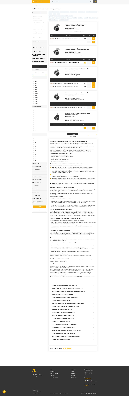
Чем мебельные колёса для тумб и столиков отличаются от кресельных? (73, 288)
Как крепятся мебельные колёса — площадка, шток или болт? (73, 306)
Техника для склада (36, 44)
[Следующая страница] (96, 135)
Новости (73, 373)
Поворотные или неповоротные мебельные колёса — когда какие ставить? (73, 303)
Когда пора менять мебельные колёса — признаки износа (73, 324)
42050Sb (36, 93)
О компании (53, 369)
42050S (36, 91)
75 (35, 158)
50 (35, 150)
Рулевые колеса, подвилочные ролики (38, 29)
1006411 (51, 62)
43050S (36, 99)
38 (35, 146)
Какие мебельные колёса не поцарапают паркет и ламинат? (73, 297)
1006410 (51, 38)
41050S (36, 85)
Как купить (52, 371)
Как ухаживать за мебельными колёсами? (73, 321)
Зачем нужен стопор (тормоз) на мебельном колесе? (73, 312)
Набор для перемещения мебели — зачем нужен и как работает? (73, 336)
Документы (52, 375)
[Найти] (90, 1)
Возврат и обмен (54, 373)
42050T (36, 95)
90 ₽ (85, 107)
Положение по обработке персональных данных (59, 393)
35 (35, 144)
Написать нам (88, 378)
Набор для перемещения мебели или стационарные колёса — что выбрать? (73, 291)
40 (35, 148)
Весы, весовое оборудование (38, 51)
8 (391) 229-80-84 (88, 380)
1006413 (51, 107)
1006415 (51, 86)
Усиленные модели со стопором (56, 215)
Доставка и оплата (54, 377)
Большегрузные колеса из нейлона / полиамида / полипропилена (38, 33)
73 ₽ (85, 86)
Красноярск (87, 369)
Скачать (86, 385)
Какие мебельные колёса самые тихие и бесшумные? (73, 333)
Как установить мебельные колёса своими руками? (73, 318)
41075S (36, 87)
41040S (36, 83)
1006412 (51, 83)
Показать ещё (72, 134)
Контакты (73, 375)
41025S (36, 81)
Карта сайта (73, 377)
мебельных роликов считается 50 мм (65, 189)
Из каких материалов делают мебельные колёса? (73, 294)
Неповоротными (54, 204)
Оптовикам (73, 369)
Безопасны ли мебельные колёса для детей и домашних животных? (73, 330)
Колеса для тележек (36, 12)
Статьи (72, 371)
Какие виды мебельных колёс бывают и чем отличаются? (73, 285)
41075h (36, 89)
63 (35, 152)
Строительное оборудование (38, 61)
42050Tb (36, 97)
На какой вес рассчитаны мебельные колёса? (73, 309)
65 (35, 156)
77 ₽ (85, 38)
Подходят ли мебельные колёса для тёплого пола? (73, 315)
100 (35, 160)
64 (35, 154)
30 (35, 142)
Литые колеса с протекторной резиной (38, 26)
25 (35, 140)
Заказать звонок (88, 381)
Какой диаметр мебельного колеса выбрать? (73, 300)
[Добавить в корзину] (93, 38)
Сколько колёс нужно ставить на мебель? (73, 339)
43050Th (36, 103)
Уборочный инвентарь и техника (38, 58)
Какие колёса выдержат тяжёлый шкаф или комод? (73, 327)
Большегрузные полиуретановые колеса (37, 36)
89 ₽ (85, 83)
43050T (36, 101)
